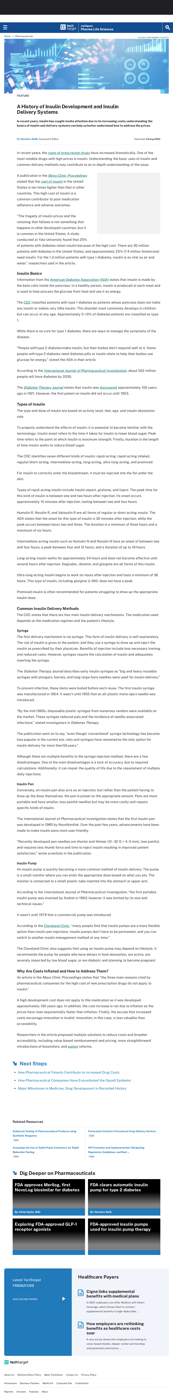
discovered (108, 388)
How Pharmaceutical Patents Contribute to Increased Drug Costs (68, 1072)
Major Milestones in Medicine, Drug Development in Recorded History (72, 1088)
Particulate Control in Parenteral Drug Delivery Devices (122, 1131)
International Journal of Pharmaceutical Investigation (85, 371)
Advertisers (10, 1383)
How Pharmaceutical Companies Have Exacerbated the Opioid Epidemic (74, 1080)
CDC (27, 302)
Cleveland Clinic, (57, 926)
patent (73, 1046)
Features (34, 1391)
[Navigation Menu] (5, 27)
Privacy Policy (88, 1375)
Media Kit (48, 1383)
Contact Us (72, 1375)
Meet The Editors (53, 1375)
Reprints (8, 1391)
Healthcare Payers (25, 1299)
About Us (9, 1375)
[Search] (167, 27)
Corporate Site (64, 1383)
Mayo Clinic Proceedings (67, 176)
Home (7, 36)
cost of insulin (52, 181)
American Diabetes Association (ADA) (79, 280)
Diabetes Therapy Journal (43, 388)
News (45, 1391)
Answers (21, 1391)
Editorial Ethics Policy (29, 1375)
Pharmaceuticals (24, 36)
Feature (23, 95)
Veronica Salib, (29, 139)
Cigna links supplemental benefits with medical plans (112, 1293)
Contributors (82, 1383)
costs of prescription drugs (69, 153)
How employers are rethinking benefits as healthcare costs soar (115, 1328)
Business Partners (29, 1383)
